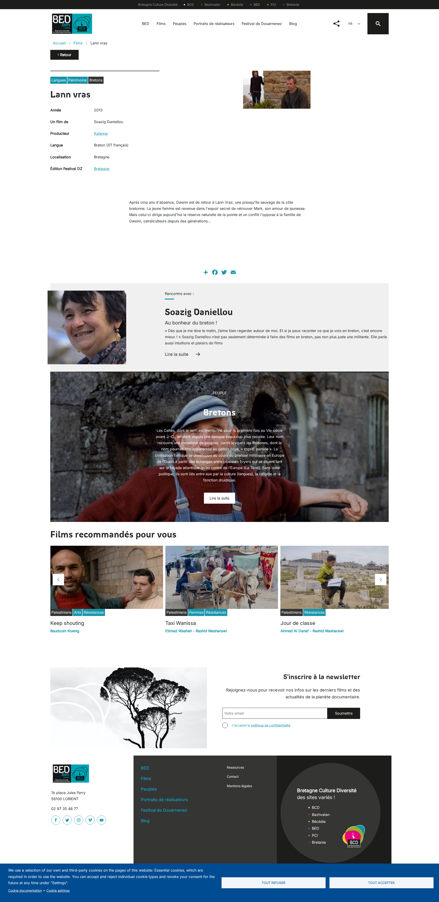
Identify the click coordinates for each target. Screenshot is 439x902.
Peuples (179, 23)
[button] (58, 579)
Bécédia (237, 4)
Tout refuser (273, 883)
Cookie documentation (25, 890)
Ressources (235, 767)
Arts (77, 612)
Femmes (196, 612)
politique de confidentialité (270, 725)
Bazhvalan (212, 4)
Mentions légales (239, 786)
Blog (293, 23)
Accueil (59, 43)
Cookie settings (58, 890)
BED (257, 4)
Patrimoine (77, 80)
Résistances (94, 612)
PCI (273, 4)
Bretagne (101, 168)
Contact (233, 776)
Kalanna (101, 133)
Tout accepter (381, 883)
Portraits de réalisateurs (214, 23)
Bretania (293, 4)
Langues (58, 80)
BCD (190, 4)
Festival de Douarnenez (262, 23)
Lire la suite (176, 354)
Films (161, 23)
